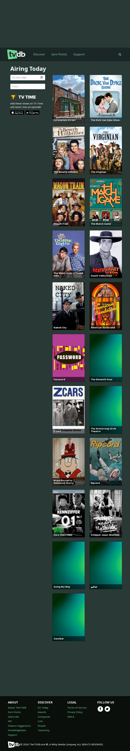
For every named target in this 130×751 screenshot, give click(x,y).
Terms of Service (77, 707)
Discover (39, 54)
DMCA (70, 716)
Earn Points (59, 54)
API (10, 721)
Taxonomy (43, 730)
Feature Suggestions (19, 725)
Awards (42, 712)
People (42, 725)
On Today (43, 707)
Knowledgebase (17, 730)
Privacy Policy (75, 712)
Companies (44, 716)
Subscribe (13, 716)
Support (79, 54)
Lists (40, 721)
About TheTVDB (17, 707)
